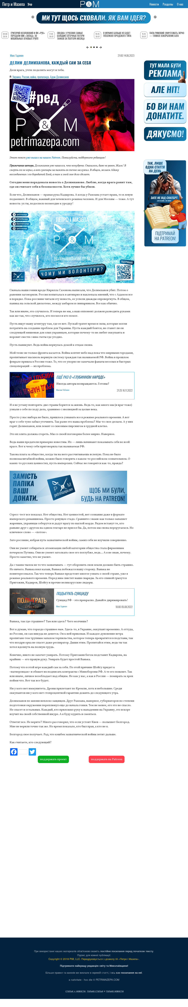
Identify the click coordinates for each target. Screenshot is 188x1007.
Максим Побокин (62, 389)
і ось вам (126, 972)
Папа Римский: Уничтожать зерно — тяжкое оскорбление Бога (167, 34)
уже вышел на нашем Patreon (43, 158)
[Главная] (89, 4)
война (33, 77)
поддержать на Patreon (106, 759)
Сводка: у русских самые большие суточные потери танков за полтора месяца (71, 35)
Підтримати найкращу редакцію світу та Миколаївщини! (94, 965)
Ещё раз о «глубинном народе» (80, 377)
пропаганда (43, 77)
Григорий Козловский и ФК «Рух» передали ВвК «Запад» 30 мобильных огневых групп (28, 35)
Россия (25, 77)
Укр (30, 4)
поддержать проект (53, 759)
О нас (180, 4)
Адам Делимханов (59, 77)
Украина (16, 77)
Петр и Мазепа (13, 4)
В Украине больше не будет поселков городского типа (117, 34)
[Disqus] (72, 808)
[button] (88, 47)
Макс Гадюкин (17, 55)
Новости (154, 4)
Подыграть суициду (72, 593)
